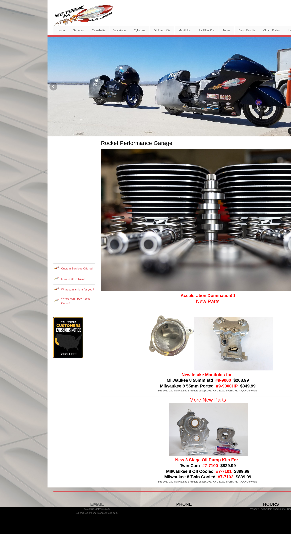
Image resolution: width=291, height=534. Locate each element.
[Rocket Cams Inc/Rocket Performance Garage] (83, 15)
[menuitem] (61, 30)
